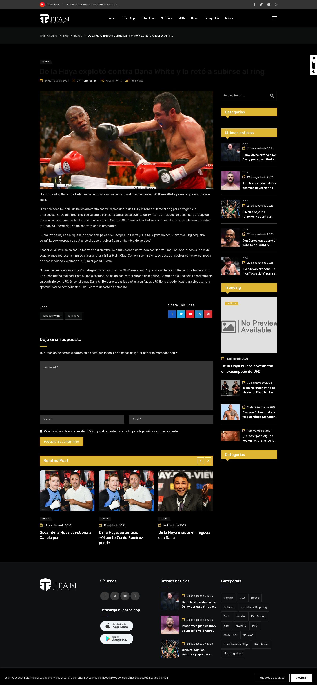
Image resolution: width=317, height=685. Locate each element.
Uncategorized (233, 653)
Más (228, 18)
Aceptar (301, 677)
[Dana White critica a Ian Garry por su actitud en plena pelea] (230, 152)
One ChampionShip (236, 644)
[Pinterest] (208, 314)
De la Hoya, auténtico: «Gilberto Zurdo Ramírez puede (68, 537)
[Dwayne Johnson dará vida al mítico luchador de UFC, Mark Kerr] (230, 412)
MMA (181, 18)
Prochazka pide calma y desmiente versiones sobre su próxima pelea (106, 4)
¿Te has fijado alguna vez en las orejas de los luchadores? (259, 440)
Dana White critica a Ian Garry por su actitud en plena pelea (259, 159)
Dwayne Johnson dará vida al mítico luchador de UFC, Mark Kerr (258, 417)
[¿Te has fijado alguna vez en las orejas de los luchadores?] (230, 436)
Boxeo (195, 18)
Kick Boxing (258, 616)
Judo (227, 616)
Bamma (228, 598)
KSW (226, 625)
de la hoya (73, 315)
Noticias (166, 18)
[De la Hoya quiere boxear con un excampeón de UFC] (249, 325)
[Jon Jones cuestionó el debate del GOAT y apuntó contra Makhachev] (230, 237)
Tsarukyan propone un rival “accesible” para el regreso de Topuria (259, 273)
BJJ (242, 598)
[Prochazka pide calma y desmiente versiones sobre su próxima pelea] (230, 180)
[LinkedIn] (199, 314)
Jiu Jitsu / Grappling (254, 607)
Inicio (112, 18)
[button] (200, 460)
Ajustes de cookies (272, 677)
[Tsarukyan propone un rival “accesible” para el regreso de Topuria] (230, 266)
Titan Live (148, 18)
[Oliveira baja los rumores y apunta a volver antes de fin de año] (230, 209)
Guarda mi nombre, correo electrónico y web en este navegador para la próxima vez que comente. (111, 431)
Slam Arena (261, 644)
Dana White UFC (52, 315)
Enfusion (229, 607)
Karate (240, 616)
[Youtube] (190, 314)
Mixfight (241, 625)
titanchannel (88, 80)
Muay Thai (212, 18)
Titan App (128, 18)
